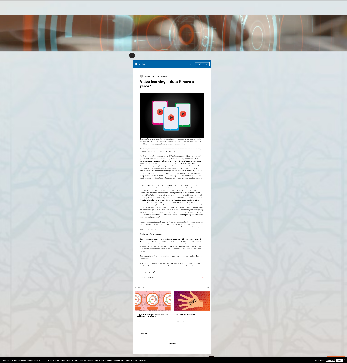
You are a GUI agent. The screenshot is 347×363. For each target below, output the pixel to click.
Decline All (330, 360)
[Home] (132, 55)
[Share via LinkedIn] (150, 272)
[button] (191, 64)
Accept (339, 360)
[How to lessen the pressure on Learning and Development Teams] (153, 301)
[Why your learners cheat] (192, 301)
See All (207, 287)
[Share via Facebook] (141, 272)
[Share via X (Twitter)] (145, 272)
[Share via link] (154, 272)
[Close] (345, 360)
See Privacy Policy (140, 360)
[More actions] (203, 76)
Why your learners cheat (185, 314)
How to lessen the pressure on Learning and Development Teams (152, 315)
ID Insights (140, 64)
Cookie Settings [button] (319, 360)
